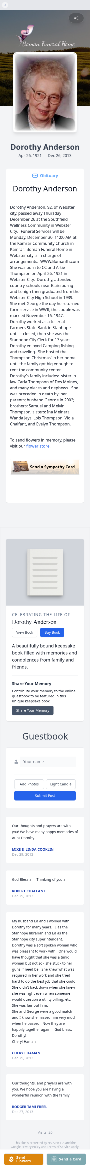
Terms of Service (58, 1147)
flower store (38, 446)
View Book (24, 632)
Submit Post (45, 795)
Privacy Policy (31, 1147)
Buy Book (52, 632)
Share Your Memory (32, 710)
